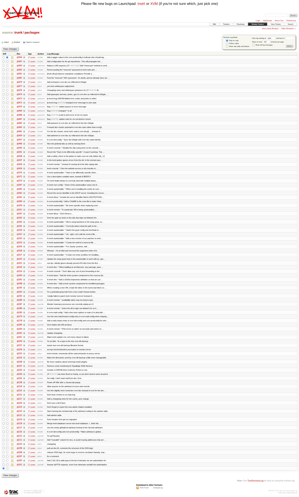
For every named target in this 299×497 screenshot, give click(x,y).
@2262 (19, 333)
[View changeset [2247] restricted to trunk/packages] (24, 366)
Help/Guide (267, 20)
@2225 (19, 407)
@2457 (19, 139)
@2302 (19, 279)
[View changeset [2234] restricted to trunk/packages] (24, 386)
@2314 (19, 271)
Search (290, 24)
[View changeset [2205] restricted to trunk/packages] (24, 460)
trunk (18, 32)
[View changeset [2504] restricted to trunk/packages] (24, 57)
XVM (154, 4)
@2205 (19, 460)
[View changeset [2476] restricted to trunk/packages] (24, 90)
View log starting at (259, 38)
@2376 (19, 172)
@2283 (19, 312)
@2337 (19, 234)
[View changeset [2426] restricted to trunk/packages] (24, 168)
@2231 (19, 394)
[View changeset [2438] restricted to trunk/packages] (24, 156)
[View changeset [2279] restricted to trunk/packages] (24, 316)
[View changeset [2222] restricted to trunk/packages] (24, 415)
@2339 (19, 230)
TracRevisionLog (255, 481)
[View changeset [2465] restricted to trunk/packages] (24, 123)
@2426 (19, 168)
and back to (280, 38)
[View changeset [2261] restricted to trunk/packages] (24, 337)
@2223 (19, 411)
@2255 (19, 353)
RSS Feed (144, 488)
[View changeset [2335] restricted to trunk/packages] (24, 238)
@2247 (19, 366)
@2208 (19, 452)
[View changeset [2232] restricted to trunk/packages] (24, 390)
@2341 (19, 226)
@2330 (19, 246)
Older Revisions (287, 28)
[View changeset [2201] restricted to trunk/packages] (24, 464)
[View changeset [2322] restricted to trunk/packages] (24, 263)
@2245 (19, 370)
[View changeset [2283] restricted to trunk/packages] (24, 312)
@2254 (19, 357)
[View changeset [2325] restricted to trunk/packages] (24, 259)
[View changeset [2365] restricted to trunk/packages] (24, 189)
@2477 (19, 86)
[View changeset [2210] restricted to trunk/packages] (24, 444)
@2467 (19, 119)
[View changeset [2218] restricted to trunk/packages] (24, 423)
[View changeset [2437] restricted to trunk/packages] (24, 160)
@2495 (19, 65)
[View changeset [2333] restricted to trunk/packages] (24, 242)
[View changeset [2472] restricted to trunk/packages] (24, 102)
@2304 (19, 275)
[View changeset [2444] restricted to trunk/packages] (24, 148)
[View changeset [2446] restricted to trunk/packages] (24, 143)
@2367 (19, 185)
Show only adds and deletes (239, 46)
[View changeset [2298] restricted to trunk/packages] (24, 283)
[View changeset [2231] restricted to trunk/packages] (24, 394)
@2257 (19, 345)
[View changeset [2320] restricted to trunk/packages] (24, 267)
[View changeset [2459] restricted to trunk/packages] (24, 135)
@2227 (19, 399)
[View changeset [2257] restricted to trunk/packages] (24, 345)
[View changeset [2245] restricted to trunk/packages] (24, 370)
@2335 (19, 238)
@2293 (19, 292)
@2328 (19, 250)
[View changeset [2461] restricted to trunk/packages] (24, 131)
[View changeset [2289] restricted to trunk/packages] (24, 300)
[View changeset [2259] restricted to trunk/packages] (24, 341)
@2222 (19, 415)
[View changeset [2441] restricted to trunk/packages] (24, 152)
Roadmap (240, 24)
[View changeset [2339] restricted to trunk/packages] (24, 230)
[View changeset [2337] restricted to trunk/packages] (24, 234)
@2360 (19, 201)
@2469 (19, 111)
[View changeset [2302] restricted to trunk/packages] (24, 279)
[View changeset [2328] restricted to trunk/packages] (24, 250)
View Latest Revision (270, 28)
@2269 (19, 325)
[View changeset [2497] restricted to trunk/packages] (24, 61)
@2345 (19, 218)
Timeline (226, 24)
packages (32, 32)
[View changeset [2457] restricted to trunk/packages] (24, 139)
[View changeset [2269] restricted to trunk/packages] (24, 325)
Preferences (291, 20)
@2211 (19, 440)
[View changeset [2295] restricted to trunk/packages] (24, 287)
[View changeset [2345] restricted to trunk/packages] (24, 218)
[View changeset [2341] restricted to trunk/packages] (24, 226)
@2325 (19, 259)
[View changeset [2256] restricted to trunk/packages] (24, 349)
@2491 (19, 74)
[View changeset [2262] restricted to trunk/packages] (24, 333)
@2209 (19, 448)
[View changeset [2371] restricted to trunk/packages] (24, 176)
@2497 (19, 61)
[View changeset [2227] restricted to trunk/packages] (24, 399)
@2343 (19, 222)
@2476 (19, 90)
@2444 (19, 148)
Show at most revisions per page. (268, 42)
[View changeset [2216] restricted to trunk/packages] (24, 432)
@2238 (19, 382)
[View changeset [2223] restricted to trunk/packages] (24, 411)
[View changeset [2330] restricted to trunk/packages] (24, 246)
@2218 (19, 423)
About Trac (279, 20)
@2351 (19, 209)
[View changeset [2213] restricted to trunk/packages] (24, 436)
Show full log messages (264, 45)
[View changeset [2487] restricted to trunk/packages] (24, 78)
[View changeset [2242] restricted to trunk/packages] (24, 378)
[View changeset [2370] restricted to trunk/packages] (24, 181)
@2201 (19, 464)
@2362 (19, 193)
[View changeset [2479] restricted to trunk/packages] (24, 82)
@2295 (19, 287)
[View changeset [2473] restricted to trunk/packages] (24, 98)
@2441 (19, 152)
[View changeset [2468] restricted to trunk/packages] (24, 115)
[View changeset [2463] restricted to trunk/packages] (24, 127)
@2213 (19, 436)
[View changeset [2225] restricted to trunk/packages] (24, 407)
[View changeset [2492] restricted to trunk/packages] (24, 70)
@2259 (19, 341)
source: (8, 32)
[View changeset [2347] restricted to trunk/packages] (24, 213)
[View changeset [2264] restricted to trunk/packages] (24, 329)
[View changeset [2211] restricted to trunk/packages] (24, 440)
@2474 (19, 94)
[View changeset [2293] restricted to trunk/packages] (24, 292)
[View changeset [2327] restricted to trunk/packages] (24, 255)
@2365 (19, 189)
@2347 (19, 213)
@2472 (19, 102)
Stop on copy (234, 40)
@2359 (19, 205)
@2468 (19, 115)
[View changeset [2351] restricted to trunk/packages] (24, 209)
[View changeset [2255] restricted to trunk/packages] (24, 353)
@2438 (19, 156)
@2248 (19, 362)
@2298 (19, 283)
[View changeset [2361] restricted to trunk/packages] (24, 197)
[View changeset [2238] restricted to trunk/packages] (24, 382)
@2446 (19, 143)
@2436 (19, 164)
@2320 (19, 267)
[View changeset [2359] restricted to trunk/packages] (24, 205)
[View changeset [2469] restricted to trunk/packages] (24, 111)
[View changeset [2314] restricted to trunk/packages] (24, 271)
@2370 (19, 181)
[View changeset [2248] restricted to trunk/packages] (24, 362)
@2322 (19, 263)
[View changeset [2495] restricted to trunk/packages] (24, 65)
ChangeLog (158, 488)
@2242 (19, 378)
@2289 (19, 300)
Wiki (214, 24)
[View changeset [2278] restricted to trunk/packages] (24, 320)
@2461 (19, 131)
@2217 (19, 427)
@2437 (19, 160)
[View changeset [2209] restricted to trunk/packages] (24, 448)
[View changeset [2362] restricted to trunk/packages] (24, 193)
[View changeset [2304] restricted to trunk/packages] (24, 275)
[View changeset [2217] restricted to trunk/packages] (24, 427)
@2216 (19, 432)
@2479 (19, 82)
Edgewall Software (33, 492)
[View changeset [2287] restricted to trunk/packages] (24, 304)
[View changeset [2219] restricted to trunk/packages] (24, 419)
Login (258, 20)
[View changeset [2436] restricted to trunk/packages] (24, 164)
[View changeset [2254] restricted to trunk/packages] (24, 357)
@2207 (19, 456)
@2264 (19, 329)
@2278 (19, 320)
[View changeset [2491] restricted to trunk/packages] (24, 74)
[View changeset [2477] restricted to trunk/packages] (24, 86)
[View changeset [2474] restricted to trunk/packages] (24, 94)
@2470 (19, 106)
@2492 (19, 70)
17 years (31, 57)
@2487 (19, 78)
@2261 (19, 337)
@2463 (19, 127)
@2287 (19, 304)
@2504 (19, 57)
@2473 (19, 98)
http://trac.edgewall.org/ (287, 492)
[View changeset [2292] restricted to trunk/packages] (24, 296)
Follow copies (234, 43)
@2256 (19, 349)
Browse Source (258, 24)
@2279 (19, 316)
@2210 (19, 444)
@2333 (19, 242)
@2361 (19, 197)
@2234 (19, 386)
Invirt (141, 4)
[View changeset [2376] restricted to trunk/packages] (24, 172)
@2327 (19, 255)
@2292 (19, 296)
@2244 (19, 374)
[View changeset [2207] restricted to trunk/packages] (24, 456)
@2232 (19, 390)
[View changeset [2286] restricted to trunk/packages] (24, 308)
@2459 (19, 135)
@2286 (19, 308)
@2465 (19, 123)
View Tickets (276, 24)
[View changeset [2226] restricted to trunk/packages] (24, 403)
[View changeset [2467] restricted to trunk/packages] (24, 119)
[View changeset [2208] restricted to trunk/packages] (24, 452)
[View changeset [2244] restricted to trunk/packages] (24, 374)
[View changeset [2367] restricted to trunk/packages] (24, 185)
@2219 (19, 419)
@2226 (19, 403)
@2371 (19, 176)
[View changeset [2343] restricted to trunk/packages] (24, 222)
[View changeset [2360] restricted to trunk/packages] (24, 201)
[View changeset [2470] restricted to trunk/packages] (24, 106)
